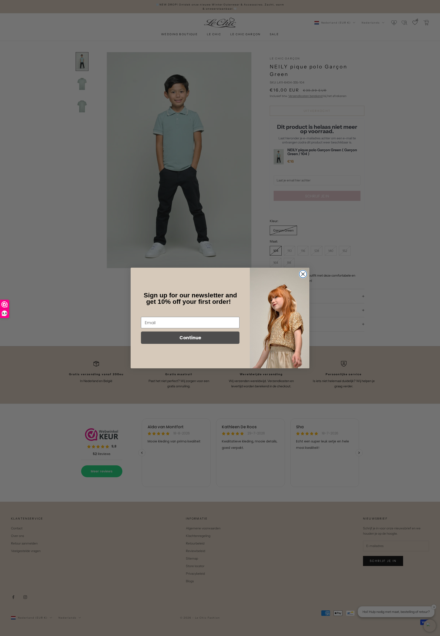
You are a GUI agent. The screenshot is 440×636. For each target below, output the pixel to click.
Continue (190, 337)
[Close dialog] (303, 274)
